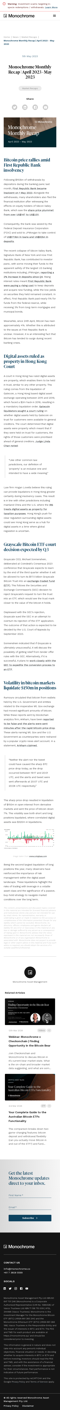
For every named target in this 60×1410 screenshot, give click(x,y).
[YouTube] (27, 1288)
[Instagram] (15, 1288)
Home (7, 37)
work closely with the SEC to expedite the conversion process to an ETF (30, 665)
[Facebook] (21, 1288)
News (16, 37)
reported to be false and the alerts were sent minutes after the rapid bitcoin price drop (29, 723)
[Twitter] (10, 1288)
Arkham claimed (27, 745)
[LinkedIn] (4, 1288)
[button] (14, 107)
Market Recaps (29, 37)
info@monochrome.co (17, 1268)
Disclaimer (28, 1406)
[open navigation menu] (54, 16)
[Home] (19, 15)
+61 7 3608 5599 (13, 1272)
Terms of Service (39, 1381)
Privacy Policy (18, 1381)
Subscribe (28, 1218)
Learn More (51, 7)
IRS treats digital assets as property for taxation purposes (28, 509)
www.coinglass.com (38, 856)
